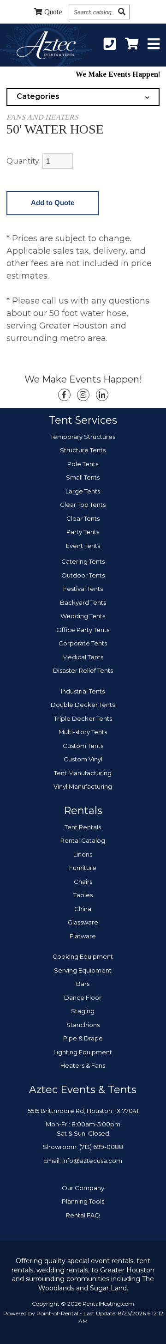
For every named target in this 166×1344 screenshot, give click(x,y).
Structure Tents (83, 450)
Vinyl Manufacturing (82, 786)
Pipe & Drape (83, 1038)
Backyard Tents (83, 602)
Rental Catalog (82, 840)
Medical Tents (82, 657)
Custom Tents (83, 745)
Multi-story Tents (83, 732)
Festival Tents (83, 588)
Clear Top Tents (83, 504)
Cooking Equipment (83, 956)
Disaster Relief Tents (83, 670)
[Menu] (154, 44)
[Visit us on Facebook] (64, 395)
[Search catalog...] (121, 11)
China (82, 908)
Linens (82, 854)
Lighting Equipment (82, 1052)
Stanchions (83, 1024)
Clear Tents (83, 518)
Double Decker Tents (83, 704)
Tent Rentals (83, 827)
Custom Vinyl (83, 759)
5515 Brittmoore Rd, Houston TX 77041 (83, 1110)
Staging (83, 1011)
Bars (82, 983)
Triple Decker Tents (83, 718)
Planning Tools (83, 1201)
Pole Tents (82, 464)
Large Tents (82, 491)
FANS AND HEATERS (42, 117)
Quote (53, 12)
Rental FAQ (83, 1215)
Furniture (82, 867)
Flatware (83, 936)
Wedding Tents (82, 616)
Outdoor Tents (83, 575)
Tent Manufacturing (83, 773)
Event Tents (83, 545)
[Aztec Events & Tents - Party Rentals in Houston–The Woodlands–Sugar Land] (46, 46)
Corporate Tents (83, 643)
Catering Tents (83, 561)
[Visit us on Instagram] (83, 395)
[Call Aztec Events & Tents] (110, 44)
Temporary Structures (82, 436)
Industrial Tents (83, 691)
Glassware (83, 922)
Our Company (83, 1188)
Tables (83, 895)
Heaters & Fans (82, 1065)
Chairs (83, 881)
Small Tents (83, 477)
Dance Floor (82, 997)
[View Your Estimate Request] (131, 44)
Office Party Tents (82, 629)
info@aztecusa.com (92, 1160)
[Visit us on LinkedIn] (102, 395)
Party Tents (82, 531)
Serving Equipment (83, 970)
